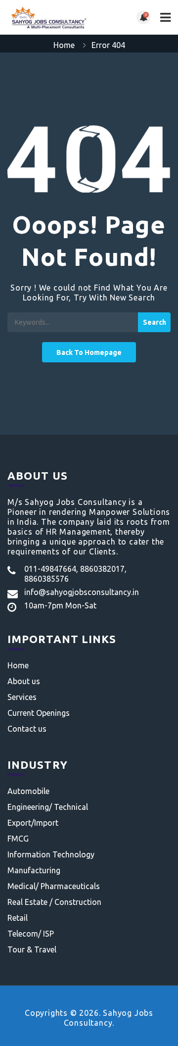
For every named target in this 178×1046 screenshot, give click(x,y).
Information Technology (50, 854)
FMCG (18, 838)
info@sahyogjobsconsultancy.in (81, 592)
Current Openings (38, 712)
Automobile (28, 791)
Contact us (26, 728)
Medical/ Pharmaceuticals (53, 886)
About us (23, 681)
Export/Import (32, 822)
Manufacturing (33, 870)
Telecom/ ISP (30, 933)
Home (64, 45)
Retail (17, 917)
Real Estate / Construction (54, 901)
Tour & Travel (31, 949)
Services (22, 697)
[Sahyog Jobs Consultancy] (48, 17)
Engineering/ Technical (47, 806)
